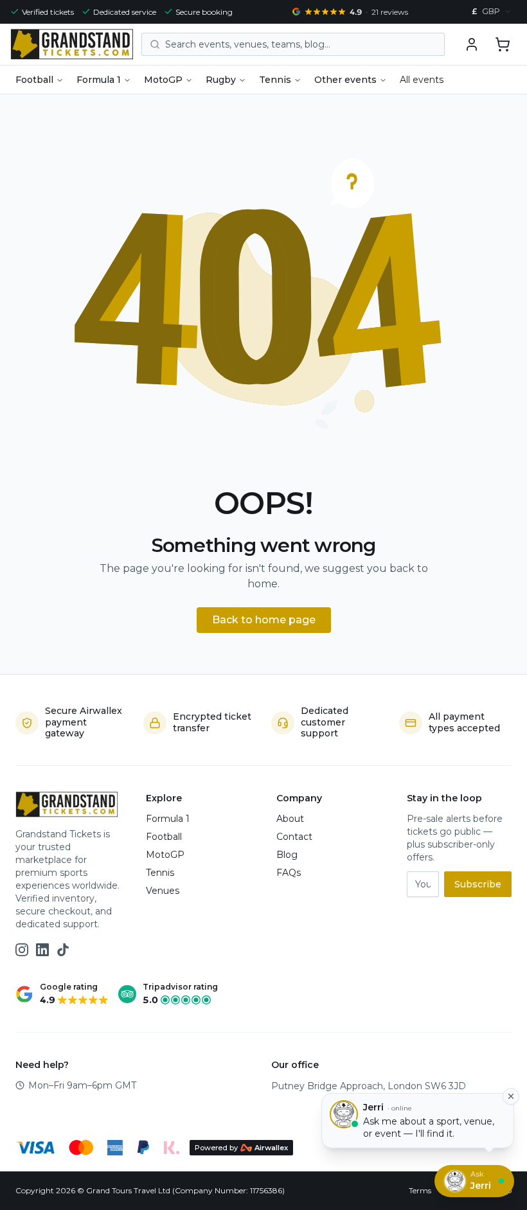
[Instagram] (21, 949)
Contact (294, 836)
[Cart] (502, 44)
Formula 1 (98, 79)
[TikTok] (63, 949)
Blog (287, 854)
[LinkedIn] (42, 949)
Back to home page (264, 620)
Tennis (275, 79)
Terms (420, 1190)
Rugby (221, 79)
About (290, 818)
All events (421, 79)
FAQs (288, 872)
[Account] (472, 44)
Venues (162, 890)
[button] (502, 44)
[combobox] (492, 11)
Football (34, 79)
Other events (345, 79)
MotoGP (163, 79)
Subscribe (477, 884)
